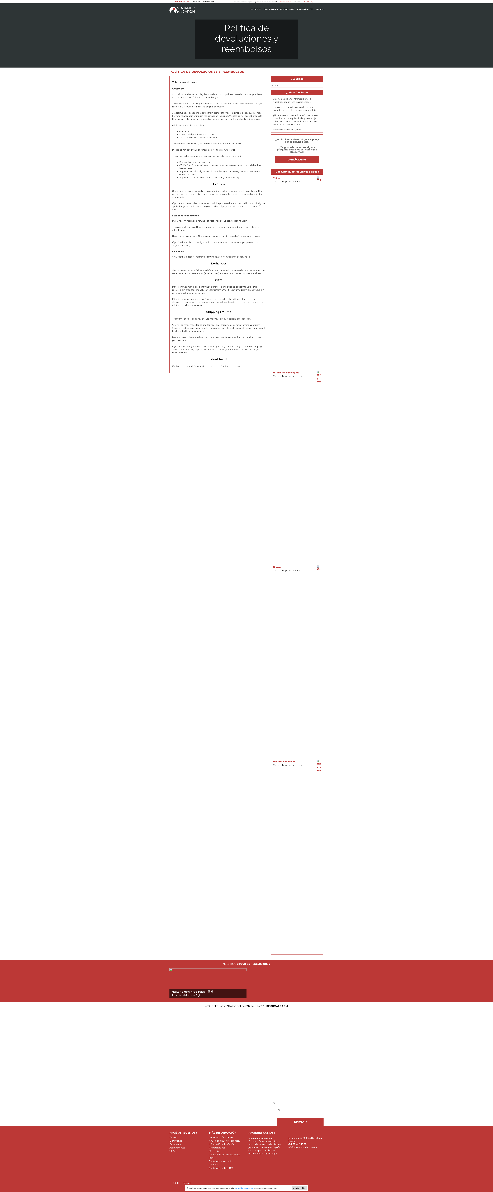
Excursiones (271, 9)
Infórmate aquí (277, 1006)
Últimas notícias (217, 1148)
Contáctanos (297, 159)
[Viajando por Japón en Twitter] (170, 1)
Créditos (213, 1164)
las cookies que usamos (244, 1188)
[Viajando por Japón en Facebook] (173, 1)
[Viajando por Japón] (182, 10)
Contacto (297, 2)
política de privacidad (311, 1103)
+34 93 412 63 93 (182, 2)
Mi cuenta (214, 1151)
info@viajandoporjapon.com (203, 2)
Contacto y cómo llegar (221, 1137)
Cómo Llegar (309, 2)
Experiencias (287, 9)
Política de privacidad (220, 1161)
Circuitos (255, 9)
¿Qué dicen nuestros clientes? (266, 2)
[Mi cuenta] (318, 2)
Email (172, 1044)
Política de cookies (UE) (221, 1168)
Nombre (174, 1030)
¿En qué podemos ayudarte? (187, 1060)
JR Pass (320, 9)
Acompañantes (304, 9)
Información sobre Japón (243, 2)
